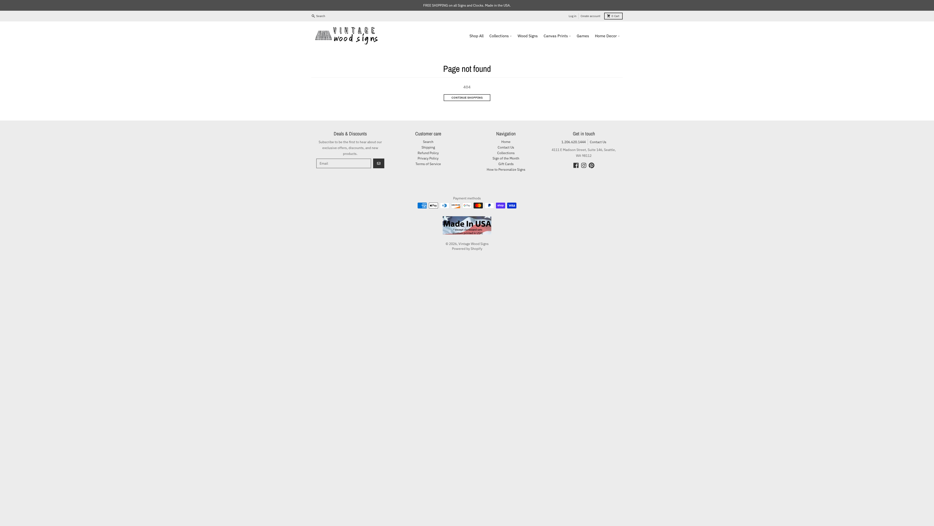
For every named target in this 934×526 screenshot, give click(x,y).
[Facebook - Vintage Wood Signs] (576, 165)
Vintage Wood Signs (473, 244)
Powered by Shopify (467, 248)
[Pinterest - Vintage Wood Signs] (591, 165)
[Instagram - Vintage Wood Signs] (584, 165)
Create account (590, 16)
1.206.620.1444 (573, 142)
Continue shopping (467, 97)
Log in (572, 16)
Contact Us (598, 142)
